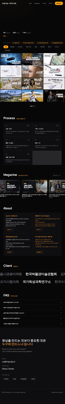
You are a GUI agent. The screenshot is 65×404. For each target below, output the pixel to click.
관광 (36, 47)
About (44, 3)
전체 (6, 47)
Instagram (23, 379)
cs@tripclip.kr (8, 361)
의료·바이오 (28, 47)
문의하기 (59, 3)
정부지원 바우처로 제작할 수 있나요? (13, 313)
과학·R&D (42, 47)
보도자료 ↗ (9, 252)
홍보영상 (12, 47)
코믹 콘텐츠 (7, 50)
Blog (14, 379)
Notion (33, 379)
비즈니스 (57, 47)
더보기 (32, 106)
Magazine (37, 3)
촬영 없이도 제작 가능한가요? (11, 318)
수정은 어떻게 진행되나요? (11, 324)
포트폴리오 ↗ (39, 252)
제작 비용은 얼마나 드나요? (11, 302)
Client (50, 3)
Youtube (6, 379)
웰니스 (49, 47)
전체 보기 (55, 175)
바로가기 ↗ (9, 229)
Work (30, 3)
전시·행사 (20, 47)
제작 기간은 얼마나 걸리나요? (11, 307)
